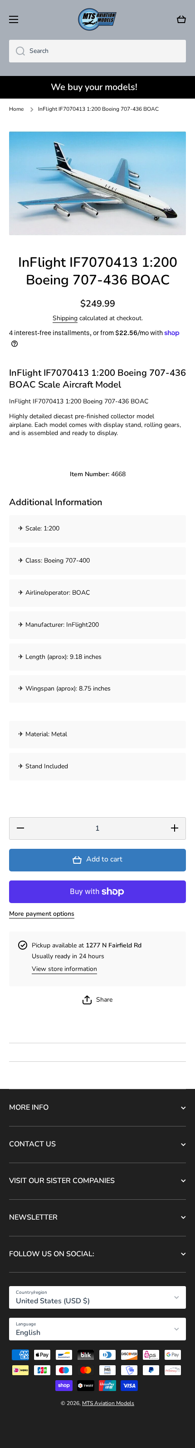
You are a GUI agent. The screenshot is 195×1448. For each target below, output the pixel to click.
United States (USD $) (53, 1301)
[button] (181, 19)
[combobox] (97, 51)
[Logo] (97, 19)
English (28, 1333)
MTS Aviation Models (108, 1403)
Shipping (65, 318)
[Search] (17, 51)
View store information (64, 969)
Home (16, 109)
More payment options (41, 914)
